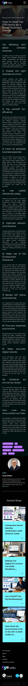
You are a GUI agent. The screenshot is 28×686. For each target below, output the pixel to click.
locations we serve (8, 662)
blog (3, 656)
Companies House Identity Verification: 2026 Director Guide (14, 529)
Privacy (24, 684)
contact (4, 659)
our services (6, 650)
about (4, 653)
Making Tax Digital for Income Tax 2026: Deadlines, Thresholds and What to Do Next (14, 565)
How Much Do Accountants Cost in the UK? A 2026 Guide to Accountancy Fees (14, 630)
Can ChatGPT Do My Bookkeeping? (14, 597)
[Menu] (24, 2)
